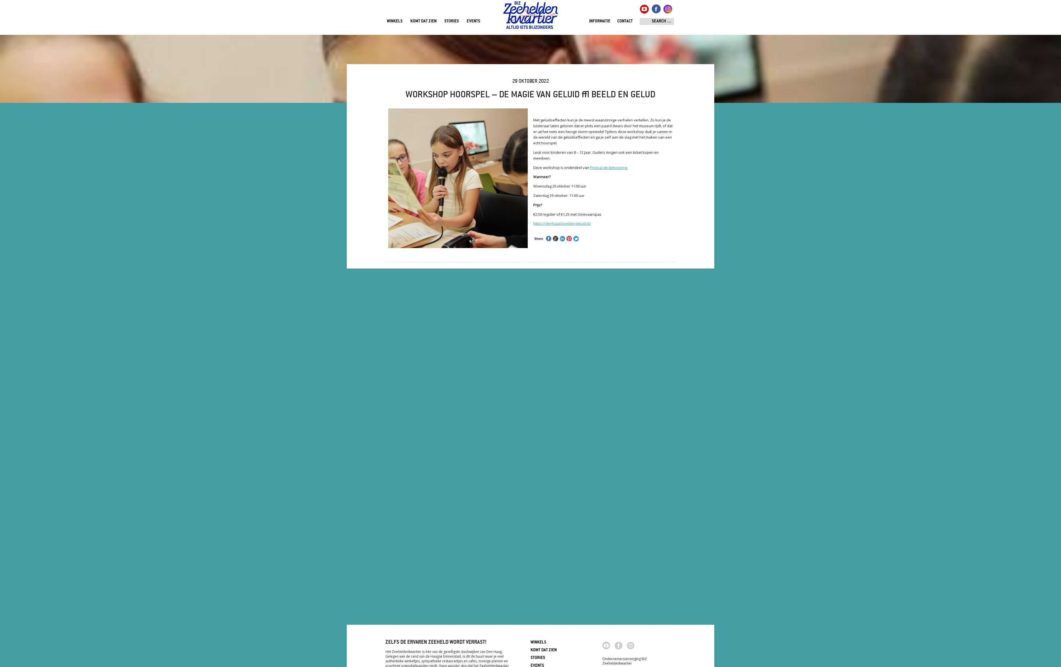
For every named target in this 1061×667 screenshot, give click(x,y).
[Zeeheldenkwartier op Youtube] (606, 645)
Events (473, 21)
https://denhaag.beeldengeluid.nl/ (562, 223)
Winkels (395, 21)
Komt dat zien (423, 21)
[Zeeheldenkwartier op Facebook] (618, 645)
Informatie (599, 21)
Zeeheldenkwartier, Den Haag (531, 17)
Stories (451, 21)
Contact (625, 21)
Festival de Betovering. (609, 167)
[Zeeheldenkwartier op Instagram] (631, 645)
